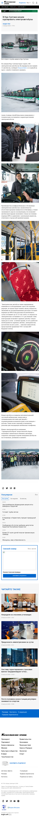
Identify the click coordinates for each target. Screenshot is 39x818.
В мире (4, 754)
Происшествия (25, 745)
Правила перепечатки (10, 715)
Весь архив (32, 549)
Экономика (24, 742)
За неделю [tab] (14, 498)
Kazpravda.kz (22, 68)
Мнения (4, 748)
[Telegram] (10, 488)
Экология (23, 751)
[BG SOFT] (10, 813)
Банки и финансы (7, 745)
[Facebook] (3, 488)
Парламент (5, 742)
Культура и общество (9, 751)
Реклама (5, 712)
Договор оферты (6, 771)
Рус (28, 2)
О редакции (22, 712)
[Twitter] (6, 488)
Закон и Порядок (26, 748)
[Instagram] (18, 801)
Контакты (13, 712)
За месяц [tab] (23, 498)
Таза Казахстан (7, 757)
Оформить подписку (19, 575)
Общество (6, 24)
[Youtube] (14, 801)
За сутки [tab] (5, 498)
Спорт (22, 754)
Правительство (25, 739)
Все (36, 495)
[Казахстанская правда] (10, 2)
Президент (5, 739)
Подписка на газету (26, 776)
